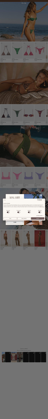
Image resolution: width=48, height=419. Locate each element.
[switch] (18, 212)
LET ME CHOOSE (39, 215)
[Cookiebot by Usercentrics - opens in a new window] (38, 200)
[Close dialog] (41, 195)
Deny (10, 218)
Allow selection (24, 218)
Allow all (37, 218)
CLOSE (15, 222)
